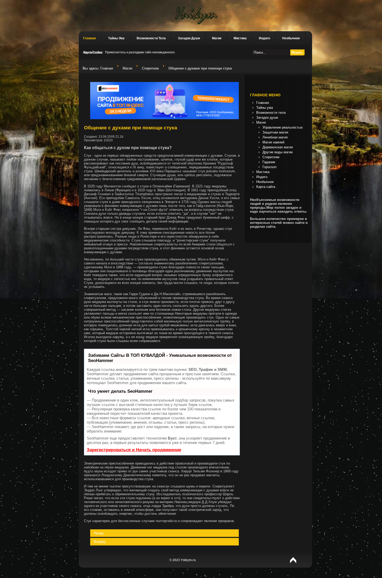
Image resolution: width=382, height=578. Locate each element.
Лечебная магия (275, 137)
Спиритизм (150, 68)
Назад (98, 533)
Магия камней (273, 142)
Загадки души (189, 38)
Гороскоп (269, 167)
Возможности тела (151, 38)
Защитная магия (275, 132)
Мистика (240, 38)
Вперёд (100, 542)
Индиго (264, 38)
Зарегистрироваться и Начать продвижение (134, 449)
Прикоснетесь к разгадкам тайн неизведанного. (140, 52)
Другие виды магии (277, 152)
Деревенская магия (277, 147)
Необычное (291, 38)
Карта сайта (265, 187)
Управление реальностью (282, 127)
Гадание (268, 162)
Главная (89, 38)
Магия (216, 38)
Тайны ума (116, 38)
